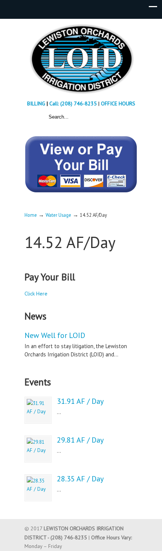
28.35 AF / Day (80, 479)
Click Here (35, 293)
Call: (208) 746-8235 (73, 103)
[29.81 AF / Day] (38, 449)
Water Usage (58, 215)
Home (30, 215)
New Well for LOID (54, 335)
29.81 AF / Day (80, 440)
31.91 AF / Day (80, 401)
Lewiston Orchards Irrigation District (81, 58)
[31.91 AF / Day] (38, 410)
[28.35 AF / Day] (38, 487)
